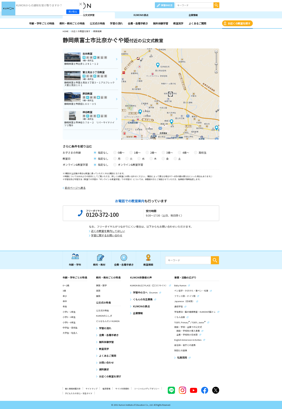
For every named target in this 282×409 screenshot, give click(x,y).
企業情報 (193, 15)
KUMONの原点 (141, 15)
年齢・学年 (75, 264)
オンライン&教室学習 (130, 165)
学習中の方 (166, 5)
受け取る (73, 11)
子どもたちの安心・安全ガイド (78, 393)
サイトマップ (91, 388)
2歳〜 (153, 152)
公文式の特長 (97, 23)
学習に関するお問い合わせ (106, 235)
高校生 (202, 152)
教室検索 (148, 264)
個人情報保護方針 (73, 388)
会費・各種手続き (138, 23)
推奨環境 (106, 388)
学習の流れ (116, 23)
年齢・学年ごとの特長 (41, 23)
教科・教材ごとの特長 (72, 23)
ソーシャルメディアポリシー (146, 388)
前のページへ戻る (75, 188)
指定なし (103, 152)
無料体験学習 (160, 23)
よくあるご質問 (197, 23)
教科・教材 (99, 264)
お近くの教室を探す (239, 23)
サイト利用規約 (122, 388)
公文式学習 (88, 15)
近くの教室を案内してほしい (108, 231)
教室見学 (178, 23)
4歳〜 (185, 152)
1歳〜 (137, 152)
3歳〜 (169, 152)
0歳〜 (121, 152)
